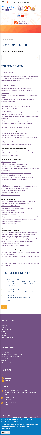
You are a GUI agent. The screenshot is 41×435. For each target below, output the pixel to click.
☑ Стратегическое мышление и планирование (16, 144)
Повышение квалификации (15, 128)
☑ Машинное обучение (8, 162)
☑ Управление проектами (9, 155)
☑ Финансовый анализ (8, 223)
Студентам (4, 331)
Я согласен (5, 432)
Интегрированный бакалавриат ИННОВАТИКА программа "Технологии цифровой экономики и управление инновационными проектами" (19, 78)
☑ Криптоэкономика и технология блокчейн (15, 203)
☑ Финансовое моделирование (11, 221)
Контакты (4, 340)
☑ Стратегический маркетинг (10, 142)
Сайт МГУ (4, 360)
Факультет (4, 327)
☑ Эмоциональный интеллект (10, 195)
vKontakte (8, 375)
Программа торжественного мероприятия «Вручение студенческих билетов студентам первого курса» (23, 284)
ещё (4, 307)
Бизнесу (4, 333)
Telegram (8, 378)
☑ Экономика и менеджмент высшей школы (15, 245)
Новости (4, 336)
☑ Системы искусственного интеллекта (13, 166)
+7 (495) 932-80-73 (20, 2)
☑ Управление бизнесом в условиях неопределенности (19, 121)
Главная (4, 325)
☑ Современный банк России (10, 206)
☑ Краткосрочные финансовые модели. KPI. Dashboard (18, 201)
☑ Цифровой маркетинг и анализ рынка (14, 179)
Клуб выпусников (7, 338)
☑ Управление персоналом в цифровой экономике (17, 123)
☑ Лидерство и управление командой (13, 190)
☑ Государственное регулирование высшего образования (19, 232)
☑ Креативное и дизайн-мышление (12, 135)
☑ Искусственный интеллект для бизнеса (14, 133)
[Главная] (27, 8)
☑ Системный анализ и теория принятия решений (17, 153)
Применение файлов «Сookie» (11, 356)
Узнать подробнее (6, 428)
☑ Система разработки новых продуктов (14, 164)
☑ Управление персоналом (10, 192)
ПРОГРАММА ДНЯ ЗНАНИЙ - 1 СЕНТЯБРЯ (20, 292)
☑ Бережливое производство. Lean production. (16, 151)
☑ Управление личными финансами (12, 212)
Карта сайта (5, 352)
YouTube (7, 381)
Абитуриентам (6, 329)
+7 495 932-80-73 (10, 397)
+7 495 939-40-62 (10, 403)
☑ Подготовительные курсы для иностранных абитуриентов (20, 256)
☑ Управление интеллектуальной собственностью (17, 177)
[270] (7, 8)
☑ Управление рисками (8, 214)
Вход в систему (6, 362)
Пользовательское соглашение (11, 354)
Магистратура (8, 85)
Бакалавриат (7, 73)
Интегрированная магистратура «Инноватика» (16, 88)
